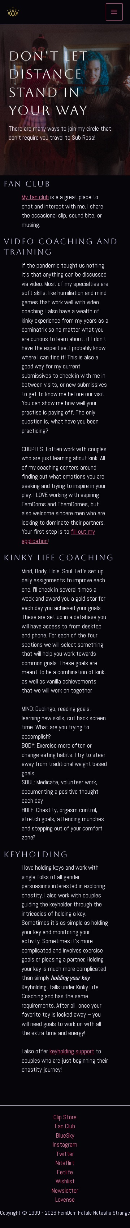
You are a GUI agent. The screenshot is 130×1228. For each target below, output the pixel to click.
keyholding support (71, 1051)
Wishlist (65, 1181)
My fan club (35, 197)
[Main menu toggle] (114, 12)
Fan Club (65, 1126)
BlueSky (65, 1135)
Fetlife (65, 1172)
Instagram (65, 1144)
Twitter (65, 1154)
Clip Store (65, 1117)
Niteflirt (65, 1163)
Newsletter (65, 1191)
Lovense (65, 1200)
